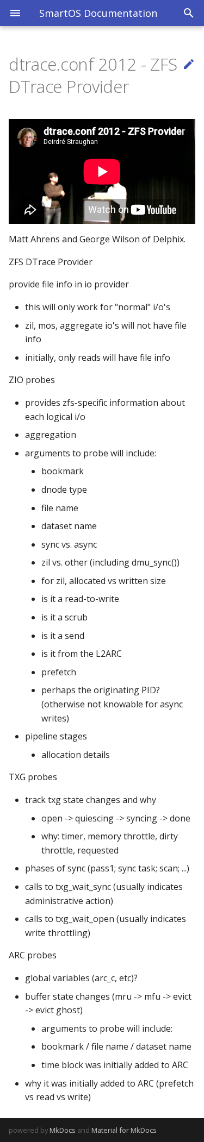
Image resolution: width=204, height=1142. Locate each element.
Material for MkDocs (124, 1130)
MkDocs (63, 1130)
